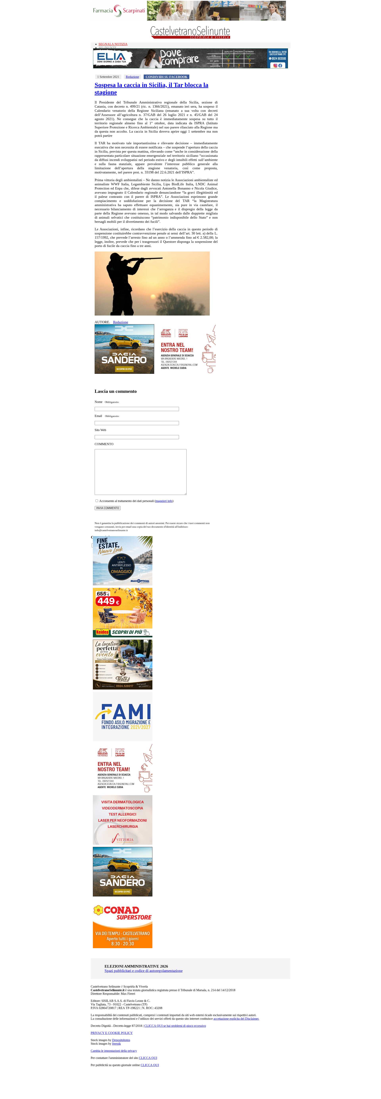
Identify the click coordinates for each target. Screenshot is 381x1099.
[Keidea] (122, 636)
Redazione (132, 76)
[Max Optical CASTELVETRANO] (122, 584)
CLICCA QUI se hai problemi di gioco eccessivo (175, 1025)
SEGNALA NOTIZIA (113, 44)
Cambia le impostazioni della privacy (114, 1050)
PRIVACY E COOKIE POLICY (112, 1033)
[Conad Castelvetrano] (122, 947)
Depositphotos (121, 1040)
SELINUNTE (107, 47)
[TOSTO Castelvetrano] (123, 688)
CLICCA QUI (148, 1058)
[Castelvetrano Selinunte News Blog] (191, 37)
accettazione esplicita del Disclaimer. (236, 1018)
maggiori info (164, 501)
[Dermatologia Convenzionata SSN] (122, 843)
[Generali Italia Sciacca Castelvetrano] (186, 372)
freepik (116, 1043)
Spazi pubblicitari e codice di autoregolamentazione (144, 971)
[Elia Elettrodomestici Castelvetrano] (190, 67)
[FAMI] (122, 740)
